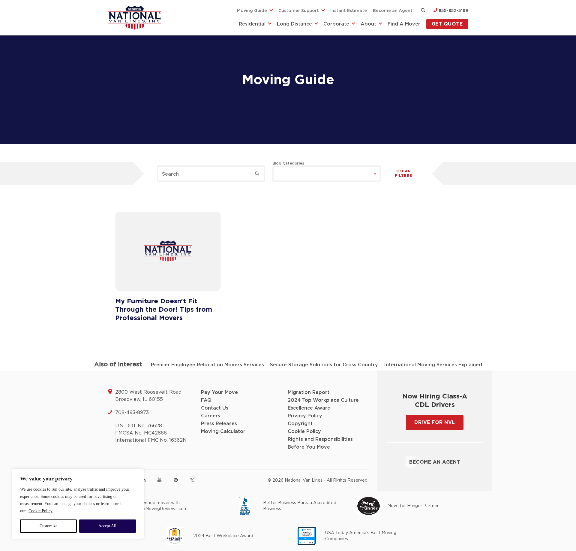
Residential (252, 24)
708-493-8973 (132, 412)
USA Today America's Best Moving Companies (360, 536)
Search (170, 174)
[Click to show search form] (423, 10)
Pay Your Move (219, 392)
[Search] (257, 173)
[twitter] (192, 480)
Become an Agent (392, 11)
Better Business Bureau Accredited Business (299, 506)
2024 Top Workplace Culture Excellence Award (323, 404)
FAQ (206, 400)
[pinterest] (175, 480)
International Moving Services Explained (433, 364)
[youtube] (159, 480)
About (368, 24)
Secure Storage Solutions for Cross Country (324, 364)
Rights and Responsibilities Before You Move (320, 443)
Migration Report (308, 392)
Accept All (107, 526)
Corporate (336, 24)
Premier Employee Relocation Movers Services (207, 364)
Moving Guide (252, 11)
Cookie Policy (40, 511)
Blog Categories (288, 163)
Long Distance (294, 24)
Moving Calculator (223, 431)
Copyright (300, 423)
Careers (210, 415)
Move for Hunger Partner (413, 506)
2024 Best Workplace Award (223, 536)
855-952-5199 (452, 11)
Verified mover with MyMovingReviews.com (163, 506)
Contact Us (214, 408)
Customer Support (298, 11)
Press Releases (219, 423)
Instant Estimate (348, 11)
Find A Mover (404, 24)
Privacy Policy (305, 415)
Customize (48, 526)
